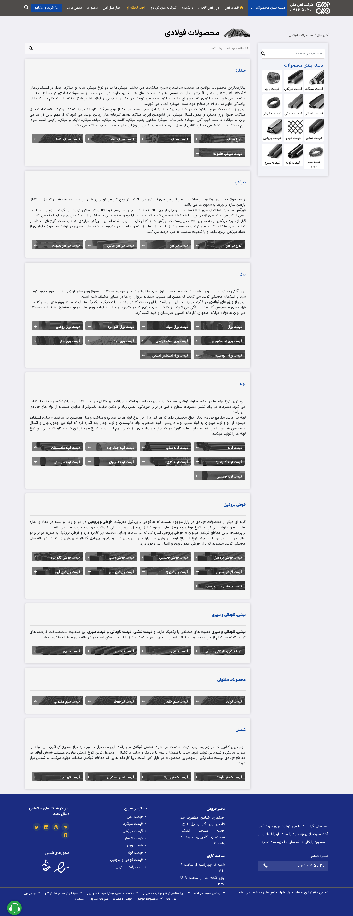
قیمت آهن (232, 7)
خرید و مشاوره (44, 7)
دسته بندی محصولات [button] (269, 7)
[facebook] (65, 835)
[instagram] (56, 828)
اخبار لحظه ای (135, 7)
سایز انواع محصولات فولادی (61, 893)
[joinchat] (65, 828)
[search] (26, 8)
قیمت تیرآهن (133, 831)
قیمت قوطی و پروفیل (126, 860)
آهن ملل (322, 35)
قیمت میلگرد (133, 824)
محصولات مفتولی (129, 867)
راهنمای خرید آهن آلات (207, 893)
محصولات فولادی (301, 35)
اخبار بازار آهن (112, 7)
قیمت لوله (135, 853)
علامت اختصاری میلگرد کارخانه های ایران (110, 893)
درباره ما (92, 7)
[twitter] (37, 828)
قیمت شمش (133, 838)
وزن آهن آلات (210, 7)
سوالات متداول (99, 899)
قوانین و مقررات (122, 899)
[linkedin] (46, 828)
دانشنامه (187, 7)
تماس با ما (74, 7)
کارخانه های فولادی (163, 7)
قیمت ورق (135, 845)
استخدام (80, 899)
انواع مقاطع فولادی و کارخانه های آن (164, 893)
